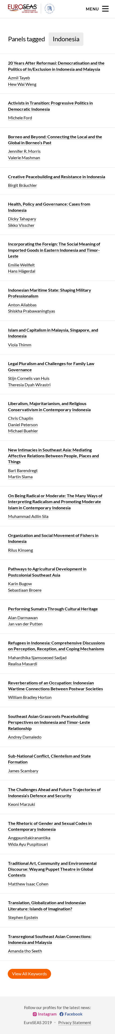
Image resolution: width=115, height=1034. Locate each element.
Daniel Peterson (23, 424)
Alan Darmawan (23, 617)
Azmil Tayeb (19, 77)
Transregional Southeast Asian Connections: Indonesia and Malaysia (49, 939)
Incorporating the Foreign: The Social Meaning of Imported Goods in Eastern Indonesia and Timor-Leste (54, 249)
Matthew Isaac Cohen (28, 883)
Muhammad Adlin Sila (28, 516)
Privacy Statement (74, 1022)
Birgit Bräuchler (22, 185)
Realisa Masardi (22, 663)
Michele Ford (20, 117)
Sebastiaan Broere (24, 589)
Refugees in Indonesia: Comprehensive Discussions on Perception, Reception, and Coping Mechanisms (56, 645)
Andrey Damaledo (24, 736)
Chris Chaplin (20, 418)
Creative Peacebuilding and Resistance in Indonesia (56, 176)
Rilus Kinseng (20, 550)
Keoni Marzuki (21, 804)
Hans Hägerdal (21, 270)
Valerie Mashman (24, 157)
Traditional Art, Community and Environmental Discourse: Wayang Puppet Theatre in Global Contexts (52, 869)
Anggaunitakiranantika (29, 837)
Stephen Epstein (23, 917)
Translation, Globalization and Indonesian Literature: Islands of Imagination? (47, 905)
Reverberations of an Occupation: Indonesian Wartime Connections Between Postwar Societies (55, 685)
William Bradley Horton (30, 697)
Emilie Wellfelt (21, 264)
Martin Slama (20, 476)
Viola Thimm (19, 344)
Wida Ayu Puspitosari (28, 844)
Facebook (73, 1013)
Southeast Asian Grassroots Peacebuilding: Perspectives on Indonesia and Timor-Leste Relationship (49, 722)
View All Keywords (29, 973)
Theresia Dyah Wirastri (29, 384)
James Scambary (23, 770)
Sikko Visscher (21, 225)
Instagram (47, 1013)
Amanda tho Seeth (25, 950)
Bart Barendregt (23, 470)
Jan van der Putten (25, 623)
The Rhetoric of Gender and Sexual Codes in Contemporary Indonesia (50, 826)
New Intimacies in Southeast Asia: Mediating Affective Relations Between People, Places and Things (53, 455)
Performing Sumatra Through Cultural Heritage (53, 608)
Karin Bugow (20, 583)
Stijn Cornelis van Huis (28, 378)
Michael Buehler (23, 430)
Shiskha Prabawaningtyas (31, 310)
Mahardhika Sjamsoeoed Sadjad (37, 657)
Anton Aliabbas (22, 304)
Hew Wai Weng (22, 84)
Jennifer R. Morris (24, 151)
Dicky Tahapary (22, 218)
